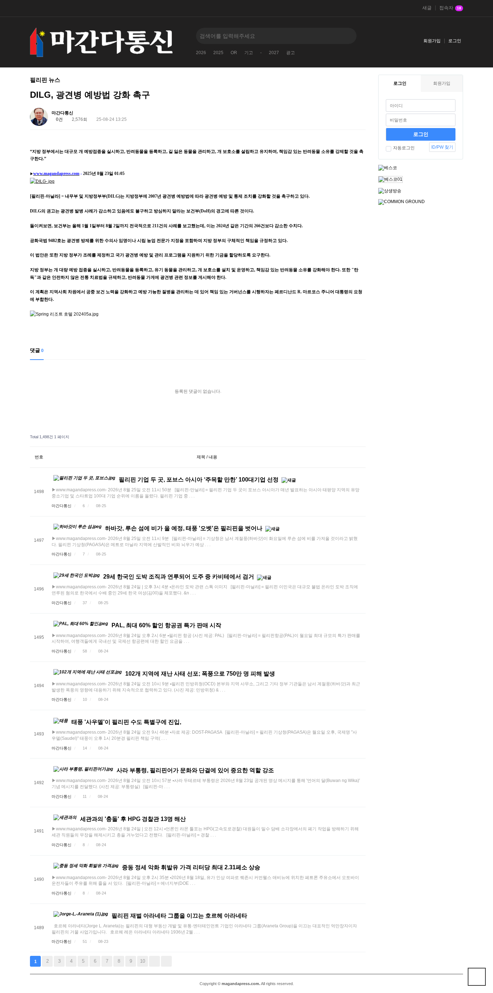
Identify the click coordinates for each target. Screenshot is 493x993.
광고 (290, 52)
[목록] (359, 114)
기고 (248, 52)
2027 (274, 52)
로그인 (454, 40)
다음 (154, 961)
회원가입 (432, 40)
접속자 (450, 7)
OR (234, 52)
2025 (218, 52)
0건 (59, 119)
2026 (201, 52)
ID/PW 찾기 (442, 147)
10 (142, 961)
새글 (427, 7)
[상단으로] (477, 977)
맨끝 (166, 961)
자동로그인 (404, 147)
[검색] (346, 36)
